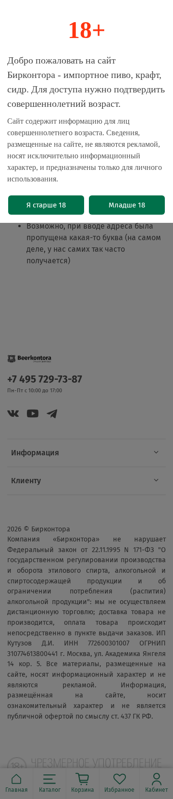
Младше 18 (127, 205)
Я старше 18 (46, 205)
